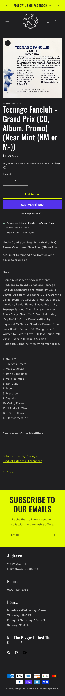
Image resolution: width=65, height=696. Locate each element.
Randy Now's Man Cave (26, 688)
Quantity (7, 174)
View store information (20, 232)
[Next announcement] (58, 5)
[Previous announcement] (7, 5)
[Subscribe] (54, 535)
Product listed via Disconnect (22, 461)
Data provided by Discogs (20, 456)
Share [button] (10, 472)
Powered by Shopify (49, 688)
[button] (7, 22)
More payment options (32, 213)
